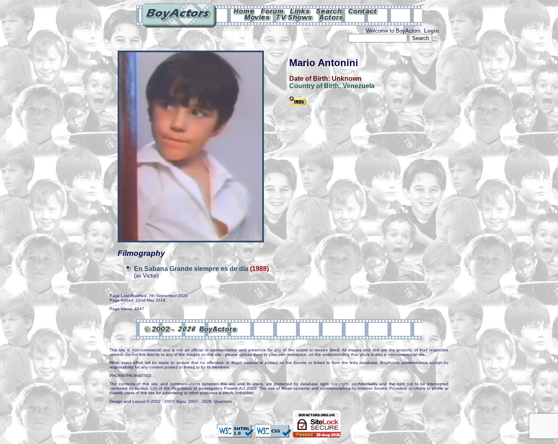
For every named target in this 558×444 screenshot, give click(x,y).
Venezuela (359, 85)
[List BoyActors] (331, 17)
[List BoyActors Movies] (257, 17)
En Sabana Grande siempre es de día (192, 268)
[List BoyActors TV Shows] (294, 17)
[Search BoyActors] (329, 11)
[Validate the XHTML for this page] (236, 433)
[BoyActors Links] (300, 11)
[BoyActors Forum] (272, 11)
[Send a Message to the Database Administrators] (363, 11)
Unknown (347, 78)
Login (431, 31)
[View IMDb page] (297, 102)
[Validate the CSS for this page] (273, 433)
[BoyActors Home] (244, 11)
